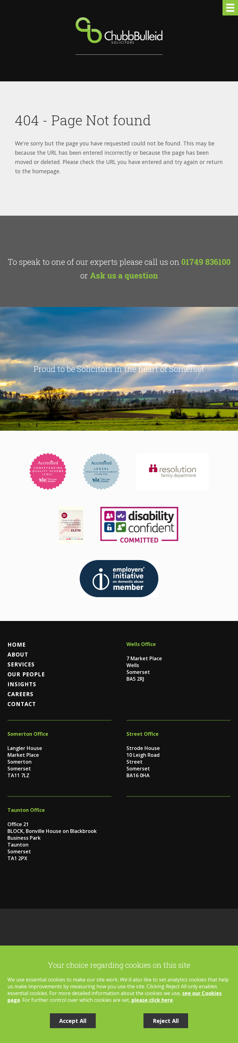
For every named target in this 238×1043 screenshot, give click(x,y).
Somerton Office (27, 734)
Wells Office (141, 644)
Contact (21, 704)
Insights (21, 684)
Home (16, 644)
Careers (20, 694)
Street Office (142, 734)
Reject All (166, 1020)
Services (21, 664)
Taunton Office (26, 810)
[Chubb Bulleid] (119, 36)
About (17, 654)
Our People (26, 674)
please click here (152, 1000)
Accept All (72, 1020)
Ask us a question (124, 275)
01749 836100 (206, 261)
